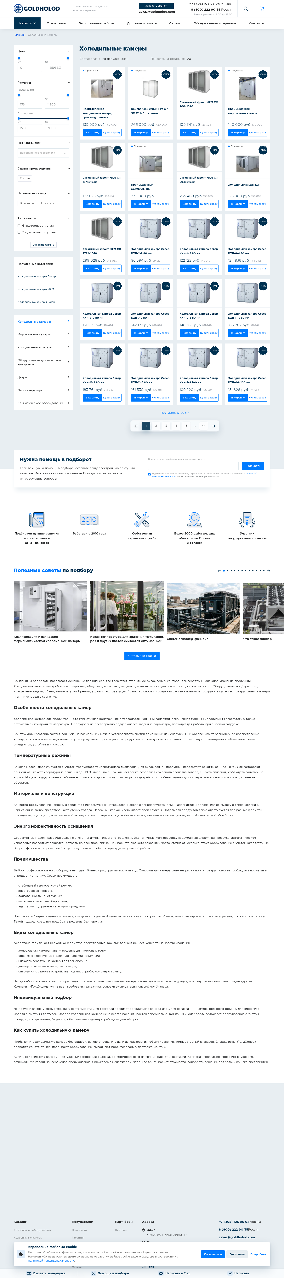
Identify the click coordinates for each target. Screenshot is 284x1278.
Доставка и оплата (142, 23)
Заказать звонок (156, 6)
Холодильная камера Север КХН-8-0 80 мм (102, 316)
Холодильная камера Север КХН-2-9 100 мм (199, 380)
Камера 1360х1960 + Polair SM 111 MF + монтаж (149, 111)
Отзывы (77, 1267)
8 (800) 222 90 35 (205, 9)
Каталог (25, 23)
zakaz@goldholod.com (157, 11)
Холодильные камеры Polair (36, 302)
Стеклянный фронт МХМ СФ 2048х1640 (199, 180)
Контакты (256, 23)
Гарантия (78, 1238)
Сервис (175, 23)
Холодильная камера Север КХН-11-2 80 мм (247, 316)
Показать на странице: (168, 59)
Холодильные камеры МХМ (36, 289)
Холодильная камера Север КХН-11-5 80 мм (150, 380)
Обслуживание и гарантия (215, 23)
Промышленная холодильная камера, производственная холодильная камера (97, 114)
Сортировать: (90, 59)
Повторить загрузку (175, 412)
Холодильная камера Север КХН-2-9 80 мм (150, 251)
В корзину (92, 132)
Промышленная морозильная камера (242, 111)
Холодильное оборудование (33, 1230)
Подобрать (253, 465)
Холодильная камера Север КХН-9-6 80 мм (199, 316)
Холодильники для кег (243, 185)
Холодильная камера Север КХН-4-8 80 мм (199, 251)
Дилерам (121, 1230)
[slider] (19, 58)
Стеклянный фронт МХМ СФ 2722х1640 (102, 251)
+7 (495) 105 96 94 (204, 3)
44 (204, 426)
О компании (56, 23)
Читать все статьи (142, 656)
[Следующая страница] (213, 426)
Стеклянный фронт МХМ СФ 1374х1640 (102, 180)
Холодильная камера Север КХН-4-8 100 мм (247, 380)
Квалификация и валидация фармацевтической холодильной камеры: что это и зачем (50, 612)
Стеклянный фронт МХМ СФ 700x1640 (199, 104)
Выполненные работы (97, 23)
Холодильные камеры (28, 1238)
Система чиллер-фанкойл (203, 612)
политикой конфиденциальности (51, 1261)
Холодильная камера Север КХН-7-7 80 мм (150, 316)
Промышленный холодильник (142, 187)
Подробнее (258, 1254)
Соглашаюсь (213, 1254)
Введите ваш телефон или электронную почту (176, 459)
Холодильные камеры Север (37, 276)
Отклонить (237, 1254)
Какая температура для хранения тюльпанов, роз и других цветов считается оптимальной (127, 612)
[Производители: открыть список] (65, 153)
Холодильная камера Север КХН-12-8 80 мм (102, 380)
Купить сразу (112, 132)
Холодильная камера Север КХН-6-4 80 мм (247, 251)
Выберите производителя (37, 153)
